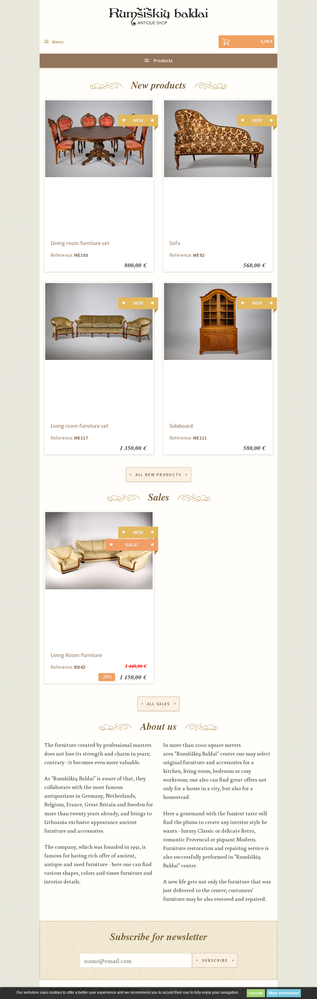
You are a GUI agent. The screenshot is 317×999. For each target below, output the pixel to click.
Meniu (57, 42)
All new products (158, 474)
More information (284, 993)
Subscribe (215, 960)
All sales (158, 704)
